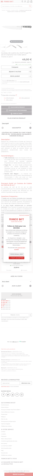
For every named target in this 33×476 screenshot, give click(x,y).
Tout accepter (17, 258)
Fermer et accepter (24, 215)
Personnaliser (16, 254)
